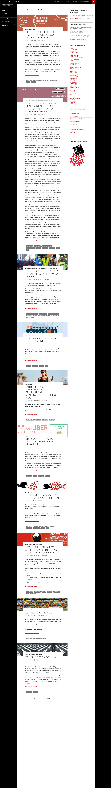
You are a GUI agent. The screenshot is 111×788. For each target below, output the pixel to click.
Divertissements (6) (74, 63)
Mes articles (39, 100)
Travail (33, 82)
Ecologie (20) (73, 64)
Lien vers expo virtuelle (75, 118)
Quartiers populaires (53, 315)
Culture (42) (72, 60)
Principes (75, 1)
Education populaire (39, 80)
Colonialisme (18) (74, 56)
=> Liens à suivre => (6, 16)
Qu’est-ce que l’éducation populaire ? (61, 1)
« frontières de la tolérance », (36, 349)
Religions (42, 365)
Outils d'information (74, 127)
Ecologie (38, 247)
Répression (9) (73, 93)
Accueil (4, 10)
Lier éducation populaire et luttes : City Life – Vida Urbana (42, 273)
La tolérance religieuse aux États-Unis (41, 340)
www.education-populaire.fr (10, 2)
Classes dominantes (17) (75, 55)
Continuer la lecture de (32, 75)
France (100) (73, 71)
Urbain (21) (72, 102)
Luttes (28, 82)
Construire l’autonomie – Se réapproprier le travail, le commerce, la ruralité (43, 550)
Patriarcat (45, 419)
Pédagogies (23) (73, 84)
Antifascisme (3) (73, 51)
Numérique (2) (73, 82)
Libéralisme (53, 80)
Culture (28, 365)
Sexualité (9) (72, 97)
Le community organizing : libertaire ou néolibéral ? (43, 496)
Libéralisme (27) (73, 78)
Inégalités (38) (73, 75)
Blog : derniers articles (85, 1)
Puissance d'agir (42, 315)
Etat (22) (72, 68)
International (30, 419)
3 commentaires (38, 500)
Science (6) (72, 95)
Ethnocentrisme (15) (74, 70)
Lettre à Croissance (38, 612)
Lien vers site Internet (75, 121)
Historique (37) (73, 72)
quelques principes (75, 18)
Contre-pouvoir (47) (74, 59)
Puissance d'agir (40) (74, 87)
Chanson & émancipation (7, 18)
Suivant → (47, 698)
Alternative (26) (73, 49)
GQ (50, 409)
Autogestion (30, 246)
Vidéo (50, 100)
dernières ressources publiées (79, 36)
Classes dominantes (46, 246)
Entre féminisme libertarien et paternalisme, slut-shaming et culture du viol (40, 392)
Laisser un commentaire (41, 40)
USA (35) (72, 103)
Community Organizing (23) (76, 57)
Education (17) (73, 66)
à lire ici (57, 513)
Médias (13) (72, 80)
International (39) (74, 76)
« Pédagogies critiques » (31, 285)
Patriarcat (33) (73, 83)
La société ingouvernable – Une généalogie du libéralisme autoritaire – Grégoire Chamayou (42, 107)
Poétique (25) (73, 86)
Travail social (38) (74, 101)
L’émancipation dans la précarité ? (40, 659)
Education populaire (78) (75, 67)
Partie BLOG (4, 13)
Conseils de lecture (30, 29)
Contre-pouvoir (30, 247)
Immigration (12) (74, 74)
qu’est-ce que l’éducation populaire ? (84, 16)
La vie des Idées (43, 677)
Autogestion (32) (74, 52)
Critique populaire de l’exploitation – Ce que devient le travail (40, 34)
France (47, 80)
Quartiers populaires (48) (76, 89)
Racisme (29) (73, 90)
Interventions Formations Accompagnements (6, 25)
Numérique (41, 476)
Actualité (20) (73, 48)
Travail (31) (72, 99)
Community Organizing (32, 313)
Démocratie (29, 528)
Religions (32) (73, 91)
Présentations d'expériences (32, 268)
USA (27, 249)
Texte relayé (45, 100)
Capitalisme (29, 80)
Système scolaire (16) (75, 98)
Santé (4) (72, 94)
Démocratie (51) (73, 62)
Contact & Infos (5, 21)
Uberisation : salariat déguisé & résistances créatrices (39, 441)
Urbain (28, 317)
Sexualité (52, 419)
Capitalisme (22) (73, 53)
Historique (44, 247)
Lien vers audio (73, 116)
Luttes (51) (72, 79)
